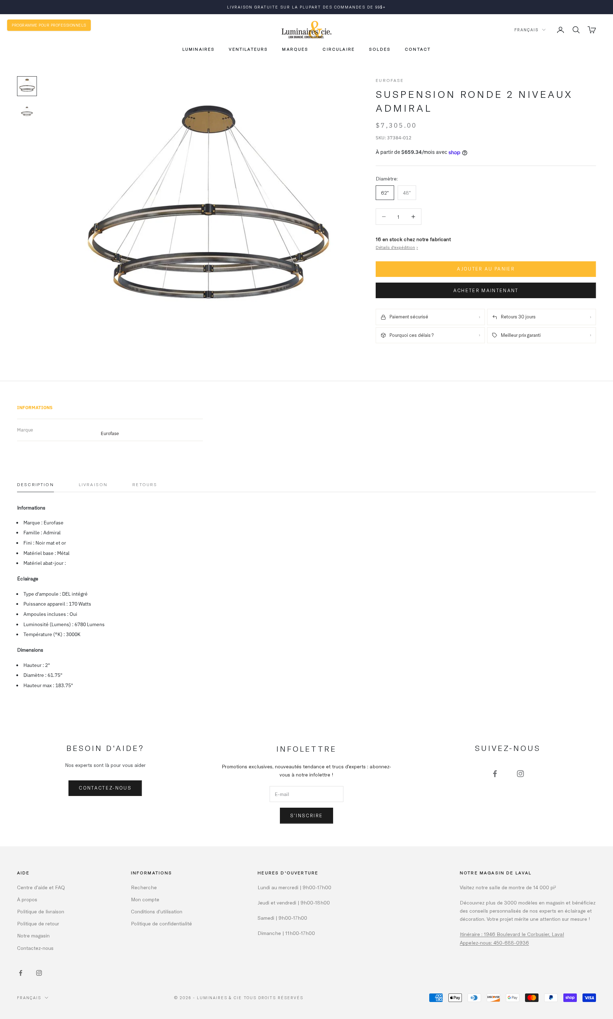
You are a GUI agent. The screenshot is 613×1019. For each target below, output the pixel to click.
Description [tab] (35, 484)
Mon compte (145, 899)
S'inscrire (306, 815)
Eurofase (390, 80)
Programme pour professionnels (49, 25)
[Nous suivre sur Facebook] (494, 773)
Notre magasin (33, 935)
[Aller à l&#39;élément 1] (27, 86)
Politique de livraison (40, 911)
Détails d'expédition (397, 247)
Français (526, 29)
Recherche (144, 887)
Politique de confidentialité (161, 923)
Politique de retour (38, 923)
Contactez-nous (105, 788)
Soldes (380, 48)
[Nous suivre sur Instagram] (520, 773)
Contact (418, 48)
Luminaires (198, 48)
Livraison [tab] (93, 484)
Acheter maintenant (486, 290)
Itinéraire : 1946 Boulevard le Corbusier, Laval (512, 934)
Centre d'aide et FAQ (41, 887)
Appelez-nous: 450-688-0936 (494, 943)
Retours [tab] (144, 484)
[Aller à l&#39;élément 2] (27, 112)
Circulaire (338, 48)
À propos (27, 899)
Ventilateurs (248, 48)
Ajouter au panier (486, 269)
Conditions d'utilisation (156, 911)
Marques (295, 48)
